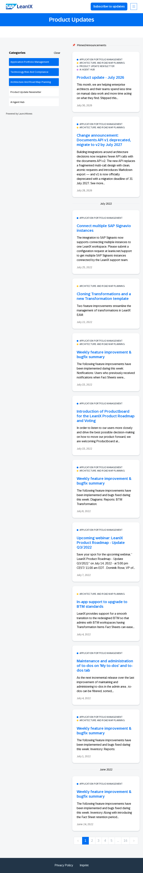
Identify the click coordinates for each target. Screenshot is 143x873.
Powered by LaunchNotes (19, 113)
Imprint (84, 865)
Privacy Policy (64, 865)
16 (125, 840)
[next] (134, 841)
